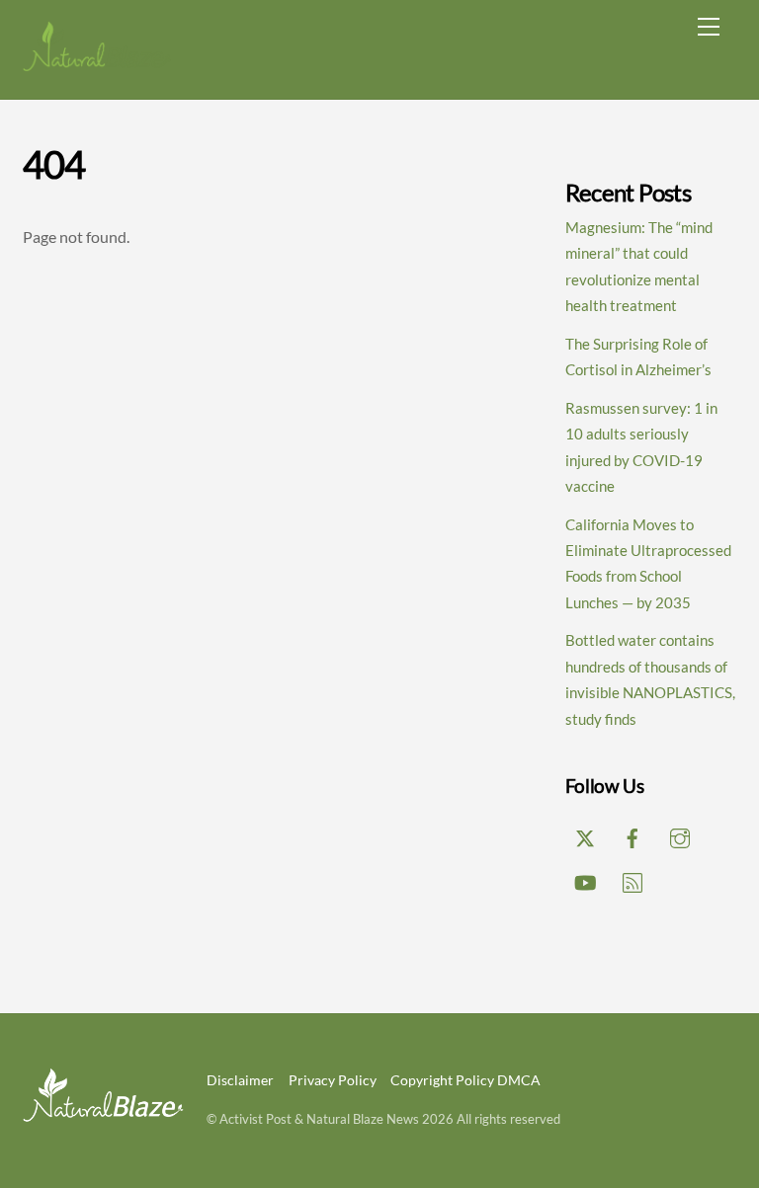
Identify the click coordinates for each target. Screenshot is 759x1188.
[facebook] (632, 834)
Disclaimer (240, 1079)
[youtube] (585, 879)
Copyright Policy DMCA (465, 1079)
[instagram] (680, 834)
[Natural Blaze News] (97, 63)
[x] (585, 834)
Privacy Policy (333, 1079)
